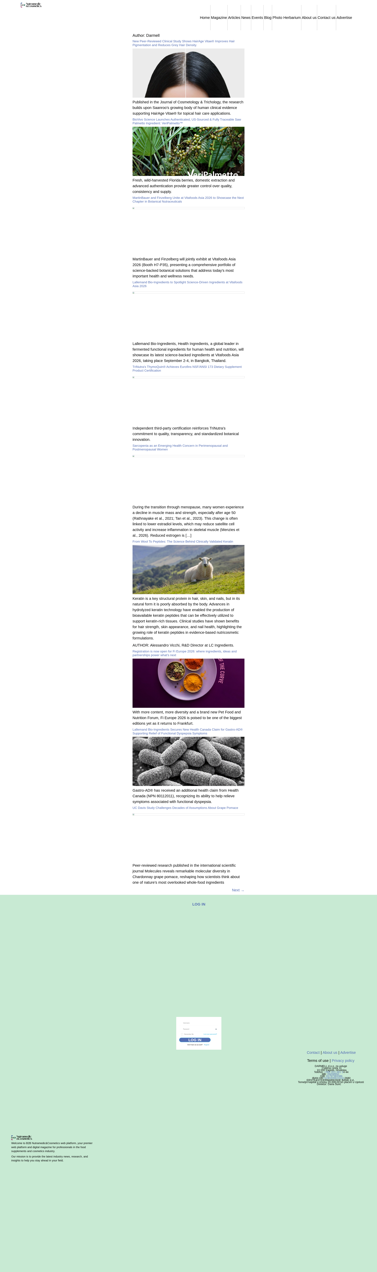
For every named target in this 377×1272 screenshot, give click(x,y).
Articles (234, 17)
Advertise (344, 17)
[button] (360, 5)
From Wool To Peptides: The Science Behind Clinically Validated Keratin (183, 541)
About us (309, 17)
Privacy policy (343, 1060)
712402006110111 (334, 1078)
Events (257, 17)
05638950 (333, 1074)
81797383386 (334, 1076)
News (246, 17)
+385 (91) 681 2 (333, 1072)
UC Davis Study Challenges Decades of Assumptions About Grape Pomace (185, 808)
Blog (267, 17)
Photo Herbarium (287, 17)
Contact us (326, 17)
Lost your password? (210, 1034)
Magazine (219, 17)
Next (238, 890)
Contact (313, 1052)
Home (205, 17)
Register (206, 1045)
